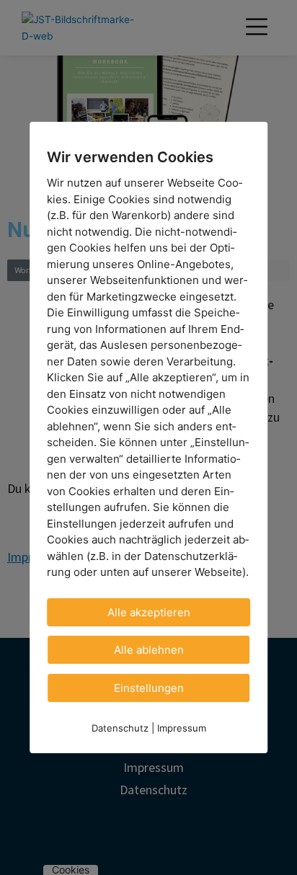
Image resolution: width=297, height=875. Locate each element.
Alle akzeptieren (148, 611)
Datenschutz (120, 727)
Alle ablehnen (149, 649)
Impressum (181, 727)
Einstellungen (149, 687)
